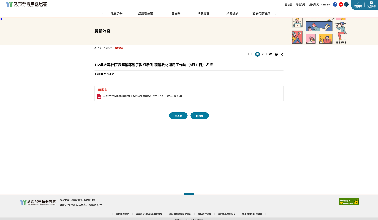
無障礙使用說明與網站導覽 (149, 214)
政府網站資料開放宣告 (180, 214)
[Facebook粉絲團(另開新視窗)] (335, 4)
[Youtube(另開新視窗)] (341, 4)
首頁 (99, 48)
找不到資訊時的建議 (252, 214)
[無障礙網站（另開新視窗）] (349, 204)
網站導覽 (314, 4)
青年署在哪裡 (204, 214)
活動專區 (358, 6)
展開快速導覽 (189, 194)
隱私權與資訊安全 (227, 214)
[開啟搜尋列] (346, 4)
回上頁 (178, 116)
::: (1, 1)
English (327, 4)
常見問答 (371, 6)
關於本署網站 (122, 214)
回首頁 (288, 4)
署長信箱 (301, 4)
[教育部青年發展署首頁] (26, 4)
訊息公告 (108, 48)
